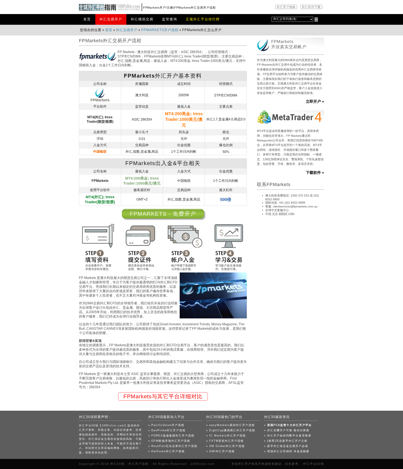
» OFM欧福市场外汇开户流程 (169, 440)
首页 (87, 19)
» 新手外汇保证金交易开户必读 (286, 446)
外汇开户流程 (138, 463)
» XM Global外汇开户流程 (225, 446)
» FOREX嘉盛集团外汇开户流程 (171, 435)
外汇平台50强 (313, 463)
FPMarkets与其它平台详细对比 (163, 396)
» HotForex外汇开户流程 (166, 451)
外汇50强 (117, 463)
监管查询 (169, 19)
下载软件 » (315, 173)
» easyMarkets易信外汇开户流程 (230, 425)
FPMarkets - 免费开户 (163, 214)
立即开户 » (315, 101)
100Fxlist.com (203, 463)
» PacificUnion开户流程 (166, 425)
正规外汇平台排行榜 (203, 19)
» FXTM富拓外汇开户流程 (225, 440)
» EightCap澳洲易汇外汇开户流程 (230, 430)
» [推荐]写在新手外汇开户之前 (285, 440)
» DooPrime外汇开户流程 (167, 430)
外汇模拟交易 (142, 19)
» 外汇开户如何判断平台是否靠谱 (287, 435)
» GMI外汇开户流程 (220, 451)
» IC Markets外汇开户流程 (226, 435)
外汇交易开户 (110, 19)
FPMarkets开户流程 (159, 30)
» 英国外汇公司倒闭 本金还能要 (286, 451)
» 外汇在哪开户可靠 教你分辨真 (286, 430)
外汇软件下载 (311, 7)
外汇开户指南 (286, 7)
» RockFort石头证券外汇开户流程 (172, 446)
